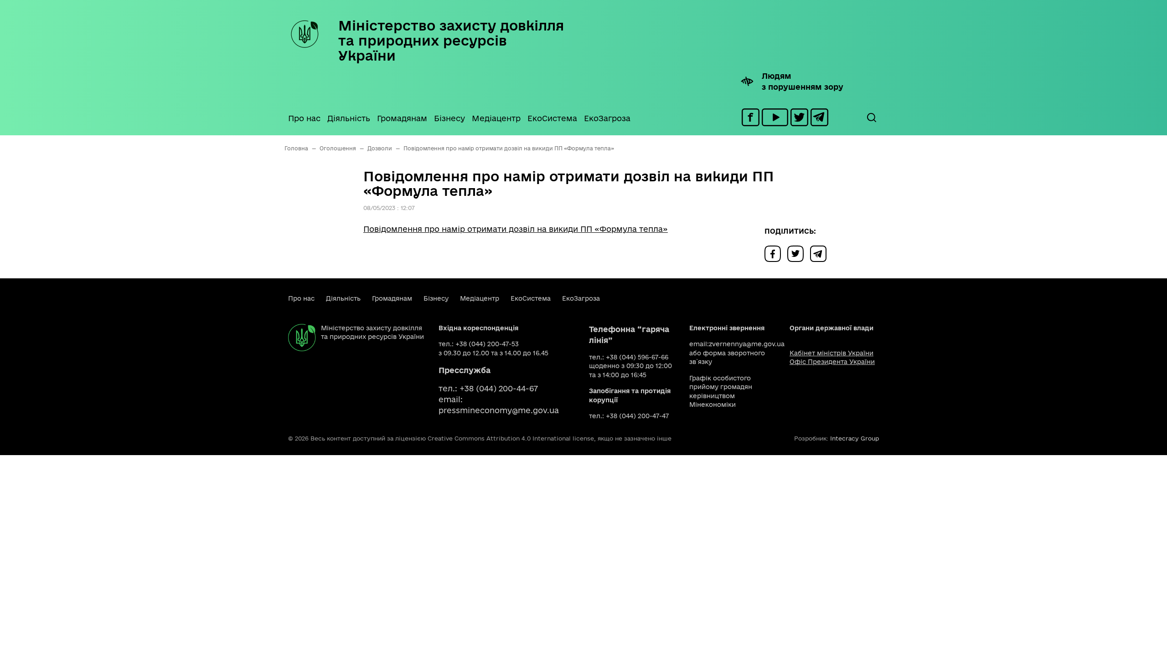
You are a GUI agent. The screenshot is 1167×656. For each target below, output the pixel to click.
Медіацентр (496, 118)
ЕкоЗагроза (607, 118)
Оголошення (338, 148)
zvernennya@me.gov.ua (747, 344)
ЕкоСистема (552, 118)
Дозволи (379, 148)
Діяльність (348, 118)
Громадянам (402, 118)
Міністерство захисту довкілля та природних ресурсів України (451, 40)
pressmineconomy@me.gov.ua (499, 410)
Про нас (304, 118)
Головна (296, 148)
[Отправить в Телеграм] (820, 253)
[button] (871, 117)
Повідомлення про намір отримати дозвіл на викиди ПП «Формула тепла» (515, 229)
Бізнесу (449, 118)
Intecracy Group (854, 438)
